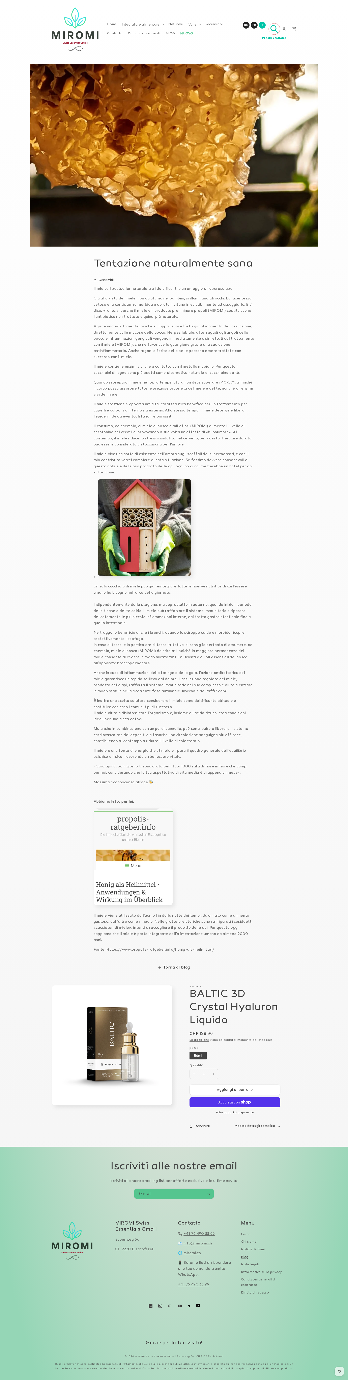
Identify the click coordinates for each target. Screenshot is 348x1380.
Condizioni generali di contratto (258, 1282)
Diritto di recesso (255, 1293)
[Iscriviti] (209, 1194)
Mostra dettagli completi (254, 1126)
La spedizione (199, 1040)
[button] (142, 24)
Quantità (196, 1065)
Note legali (250, 1265)
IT (262, 25)
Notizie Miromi (253, 1249)
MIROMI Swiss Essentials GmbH (155, 1356)
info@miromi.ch (197, 1243)
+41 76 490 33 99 (199, 1234)
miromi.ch (192, 1253)
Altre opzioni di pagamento (235, 1112)
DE (246, 25)
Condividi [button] (106, 280)
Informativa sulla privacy (261, 1272)
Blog (245, 1257)
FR (254, 25)
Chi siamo (249, 1242)
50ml (198, 1056)
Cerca (246, 1234)
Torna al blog (176, 967)
